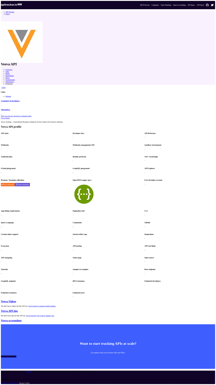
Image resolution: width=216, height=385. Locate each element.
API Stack (200, 5)
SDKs (7, 74)
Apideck (29, 372)
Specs (7, 78)
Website (8, 96)
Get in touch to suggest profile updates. (42, 306)
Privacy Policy (13, 383)
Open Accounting (179, 5)
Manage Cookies (24, 383)
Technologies (10, 80)
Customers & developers (10, 101)
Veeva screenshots (11, 320)
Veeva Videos (8, 301)
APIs (7, 72)
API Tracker (9, 12)
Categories (155, 5)
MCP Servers (145, 5)
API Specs (191, 5)
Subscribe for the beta (8, 356)
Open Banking (166, 5)
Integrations (9, 76)
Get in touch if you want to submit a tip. (40, 316)
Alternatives (9, 82)
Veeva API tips (9, 310)
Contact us (4, 383)
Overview (8, 70)
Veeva (7, 14)
